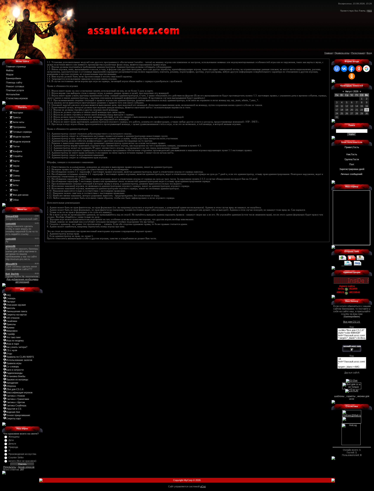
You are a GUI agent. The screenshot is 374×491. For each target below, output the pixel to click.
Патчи (16, 146)
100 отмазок (12, 318)
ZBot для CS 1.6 (14, 389)
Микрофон (12, 330)
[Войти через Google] (366, 68)
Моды (16, 170)
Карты (16, 161)
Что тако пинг (13, 337)
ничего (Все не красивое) (22, 461)
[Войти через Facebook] (351, 68)
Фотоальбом (13, 94)
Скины (16, 175)
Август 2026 (351, 91)
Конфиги (17, 151)
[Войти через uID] (337, 68)
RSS (369, 11)
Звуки (16, 166)
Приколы (11, 324)
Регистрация (358, 53)
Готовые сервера (22, 132)
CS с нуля (11, 350)
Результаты (9, 467)
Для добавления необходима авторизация (22, 280)
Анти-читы (18, 122)
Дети (11, 440)
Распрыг (10, 301)
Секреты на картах (16, 314)
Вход (369, 53)
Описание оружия (16, 305)
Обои (16, 199)
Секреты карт (13, 418)
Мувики (10, 327)
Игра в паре (12, 343)
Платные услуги (15, 90)
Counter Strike (16, 457)
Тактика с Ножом (15, 395)
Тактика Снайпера (16, 405)
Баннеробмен (13, 78)
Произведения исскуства (22, 454)
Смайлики (11, 321)
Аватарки (18, 112)
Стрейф (10, 334)
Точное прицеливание (18, 415)
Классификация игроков (19, 392)
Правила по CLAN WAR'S (20, 356)
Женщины (13, 436)
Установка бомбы (15, 376)
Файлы (9, 70)
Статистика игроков (17, 98)
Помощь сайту (14, 82)
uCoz (203, 486)
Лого (15, 190)
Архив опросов (26, 467)
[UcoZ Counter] (351, 422)
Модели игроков (21, 141)
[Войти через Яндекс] (359, 68)
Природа (13, 447)
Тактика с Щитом (15, 402)
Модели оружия (21, 136)
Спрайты (18, 156)
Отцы (9, 353)
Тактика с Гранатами (17, 399)
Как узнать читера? (16, 347)
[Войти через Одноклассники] (351, 76)
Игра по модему (15, 340)
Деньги (12, 443)
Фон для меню (20, 195)
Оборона (11, 386)
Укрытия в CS (13, 408)
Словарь (11, 298)
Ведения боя (13, 412)
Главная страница (16, 66)
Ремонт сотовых (15, 86)
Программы (19, 127)
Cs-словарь (12, 366)
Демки (16, 180)
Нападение (12, 382)
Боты (15, 185)
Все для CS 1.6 (351, 321)
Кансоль (10, 308)
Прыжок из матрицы (17, 379)
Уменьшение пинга (16, 311)
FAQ (8, 295)
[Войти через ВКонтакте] (344, 68)
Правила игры (342, 53)
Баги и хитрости (15, 369)
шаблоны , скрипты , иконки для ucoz (351, 397)
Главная (328, 53)
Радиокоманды (14, 373)
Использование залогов (19, 360)
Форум (9, 74)
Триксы (17, 117)
